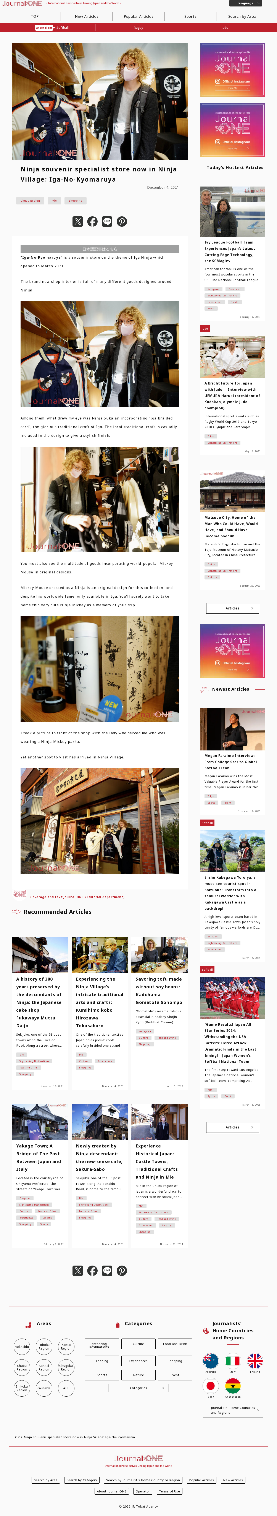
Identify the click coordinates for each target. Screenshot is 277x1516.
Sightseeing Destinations (99, 1345)
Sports (190, 16)
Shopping (75, 201)
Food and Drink (175, 1344)
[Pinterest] (121, 221)
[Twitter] (77, 221)
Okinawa (44, 1388)
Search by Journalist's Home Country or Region (143, 1480)
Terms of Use (169, 1491)
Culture (138, 1344)
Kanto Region (66, 1346)
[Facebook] (92, 221)
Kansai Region (44, 1367)
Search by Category (82, 1480)
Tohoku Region (44, 1346)
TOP (35, 16)
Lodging (102, 1361)
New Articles (86, 16)
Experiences (138, 1361)
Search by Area (242, 16)
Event (175, 1375)
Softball (52, 27)
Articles (232, 608)
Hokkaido (21, 1347)
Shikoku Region (22, 1388)
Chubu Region (30, 201)
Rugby (138, 27)
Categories (138, 1388)
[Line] (107, 221)
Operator (143, 1491)
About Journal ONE (112, 1491)
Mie (54, 201)
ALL (66, 1388)
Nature (138, 1375)
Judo (225, 27)
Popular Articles (138, 16)
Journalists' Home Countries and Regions (233, 1410)
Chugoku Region (66, 1367)
